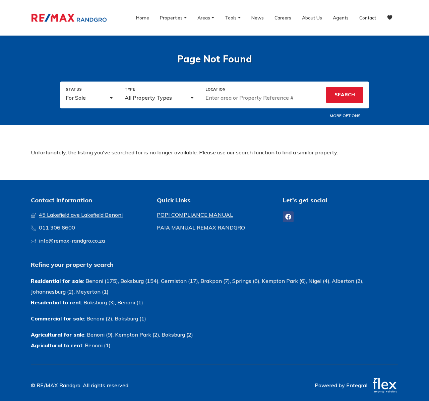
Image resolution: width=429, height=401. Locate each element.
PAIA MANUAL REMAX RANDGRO (201, 227)
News (257, 18)
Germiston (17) (179, 281)
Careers (282, 18)
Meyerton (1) (92, 291)
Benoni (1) (130, 302)
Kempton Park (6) (284, 281)
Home (142, 18)
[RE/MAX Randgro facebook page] (288, 216)
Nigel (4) (318, 281)
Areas (204, 18)
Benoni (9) (100, 334)
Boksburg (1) (130, 318)
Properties (172, 18)
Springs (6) (245, 281)
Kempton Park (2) (137, 334)
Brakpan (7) (215, 281)
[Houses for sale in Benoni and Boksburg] (69, 18)
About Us (312, 18)
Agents (341, 18)
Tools (231, 18)
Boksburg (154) (139, 281)
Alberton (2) (347, 281)
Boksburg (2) (177, 334)
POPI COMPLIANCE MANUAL (195, 214)
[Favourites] (389, 18)
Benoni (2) (99, 318)
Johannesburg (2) (52, 291)
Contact (367, 18)
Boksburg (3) (99, 302)
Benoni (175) (101, 281)
